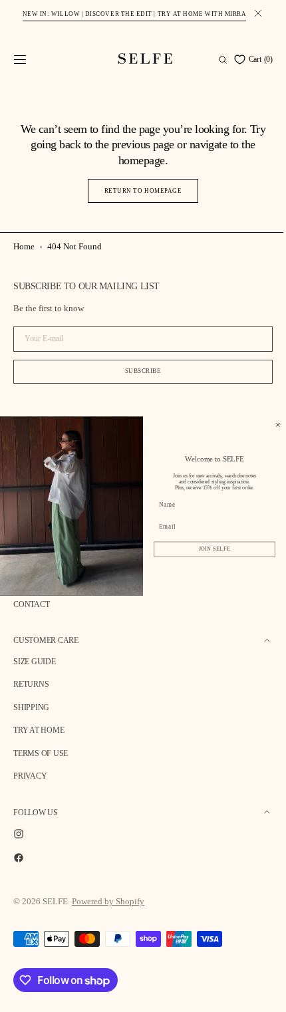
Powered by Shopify (108, 901)
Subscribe (138, 371)
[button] (20, 59)
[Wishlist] (228, 59)
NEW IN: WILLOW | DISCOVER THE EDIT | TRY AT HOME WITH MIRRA (135, 14)
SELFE (55, 901)
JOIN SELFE (205, 549)
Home (24, 246)
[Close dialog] (267, 424)
